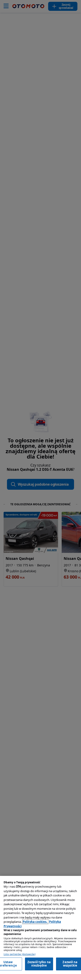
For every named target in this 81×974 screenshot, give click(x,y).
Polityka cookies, (35, 922)
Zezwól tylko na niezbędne (39, 964)
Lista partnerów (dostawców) (20, 954)
